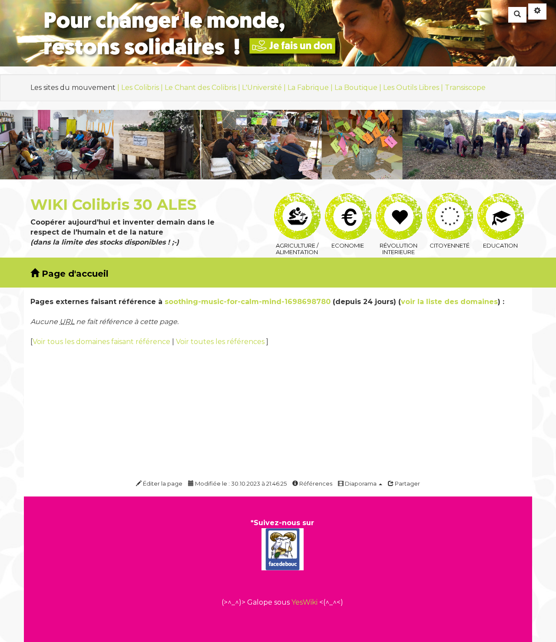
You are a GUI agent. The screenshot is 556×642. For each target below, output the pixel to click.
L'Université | (265, 87)
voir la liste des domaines (449, 302)
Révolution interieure (398, 198)
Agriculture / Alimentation (296, 198)
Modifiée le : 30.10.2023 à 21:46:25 (240, 483)
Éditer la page (162, 483)
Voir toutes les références (221, 342)
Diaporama (361, 483)
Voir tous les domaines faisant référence (102, 342)
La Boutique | (358, 87)
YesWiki (304, 602)
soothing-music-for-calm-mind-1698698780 (248, 302)
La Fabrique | (311, 87)
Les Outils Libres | (414, 87)
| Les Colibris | (141, 87)
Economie (347, 198)
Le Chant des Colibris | (203, 87)
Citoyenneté (449, 198)
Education (500, 198)
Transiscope (465, 87)
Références (315, 483)
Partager (407, 483)
